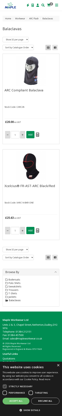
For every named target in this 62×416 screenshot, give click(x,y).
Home (8, 18)
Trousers (13, 290)
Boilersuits (14, 279)
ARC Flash (34, 18)
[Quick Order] (27, 5)
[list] (55, 47)
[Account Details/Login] (37, 5)
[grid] (48, 47)
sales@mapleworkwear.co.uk (26, 338)
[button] (31, 410)
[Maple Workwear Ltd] (11, 5)
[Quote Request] (32, 5)
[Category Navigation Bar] (56, 5)
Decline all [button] (45, 400)
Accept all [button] (16, 400)
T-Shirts (12, 293)
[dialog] (31, 389)
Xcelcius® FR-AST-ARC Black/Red (29, 186)
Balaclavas (48, 18)
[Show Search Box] (43, 5)
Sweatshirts (14, 286)
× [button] (58, 365)
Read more (44, 379)
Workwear (20, 18)
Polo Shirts (14, 283)
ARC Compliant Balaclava (23, 90)
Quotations (9, 358)
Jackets (12, 296)
